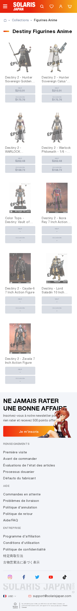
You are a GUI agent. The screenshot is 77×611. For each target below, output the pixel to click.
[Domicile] (7, 20)
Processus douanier (18, 472)
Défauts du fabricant (19, 478)
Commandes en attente (22, 494)
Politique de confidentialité (24, 549)
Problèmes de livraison (21, 500)
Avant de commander (20, 458)
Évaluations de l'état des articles (29, 465)
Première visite (15, 452)
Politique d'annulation (20, 507)
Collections (20, 20)
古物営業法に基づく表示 (21, 562)
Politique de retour (18, 514)
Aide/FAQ (10, 520)
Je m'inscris (29, 431)
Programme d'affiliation (21, 536)
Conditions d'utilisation (21, 543)
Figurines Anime (45, 20)
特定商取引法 (13, 556)
